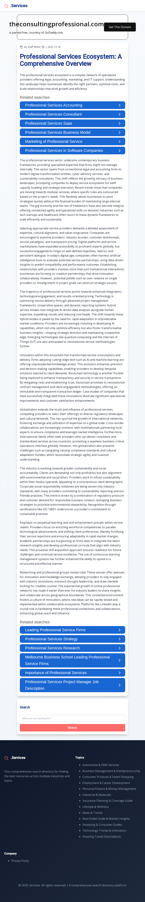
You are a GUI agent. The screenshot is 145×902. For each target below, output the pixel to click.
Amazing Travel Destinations (101, 837)
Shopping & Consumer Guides (102, 825)
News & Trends (92, 813)
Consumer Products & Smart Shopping (108, 777)
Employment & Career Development (106, 783)
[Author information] (43, 47)
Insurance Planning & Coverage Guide (107, 801)
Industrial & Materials (96, 795)
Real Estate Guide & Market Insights (106, 819)
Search (72, 727)
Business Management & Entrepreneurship (111, 771)
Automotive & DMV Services (100, 765)
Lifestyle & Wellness (95, 807)
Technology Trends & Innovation (104, 830)
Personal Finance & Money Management (109, 789)
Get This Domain (120, 27)
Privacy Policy (20, 861)
